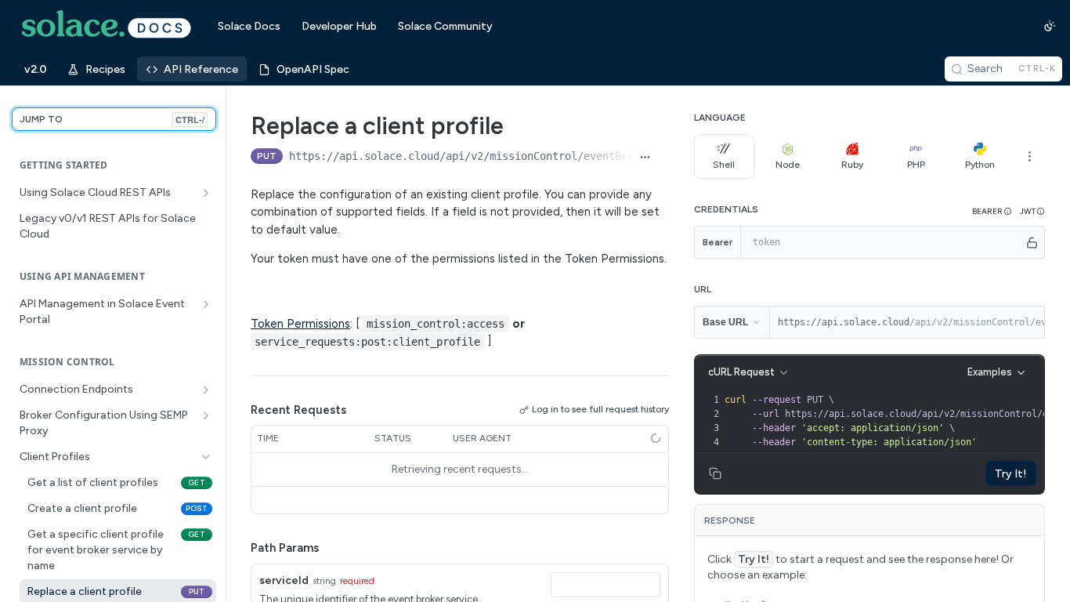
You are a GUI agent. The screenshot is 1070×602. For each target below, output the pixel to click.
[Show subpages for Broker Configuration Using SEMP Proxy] (206, 415)
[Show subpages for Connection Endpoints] (206, 389)
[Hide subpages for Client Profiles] (206, 457)
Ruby (852, 164)
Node (787, 164)
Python (980, 164)
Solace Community (445, 26)
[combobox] (605, 584)
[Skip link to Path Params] (239, 548)
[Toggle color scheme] (1049, 25)
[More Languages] (1029, 156)
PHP (916, 164)
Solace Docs (249, 26)
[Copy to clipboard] (663, 157)
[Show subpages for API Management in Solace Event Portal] (206, 304)
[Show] (1032, 242)
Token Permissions (300, 324)
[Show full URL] (645, 157)
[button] (992, 211)
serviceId (284, 580)
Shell (724, 164)
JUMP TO (112, 119)
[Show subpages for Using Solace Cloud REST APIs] (206, 193)
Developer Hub (339, 26)
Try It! (1011, 474)
